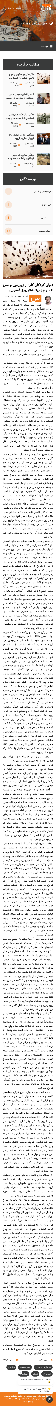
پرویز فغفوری (24, 1367)
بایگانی (18, 8)
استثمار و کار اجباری (43, 1367)
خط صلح (11, 1367)
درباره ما (11, 8)
